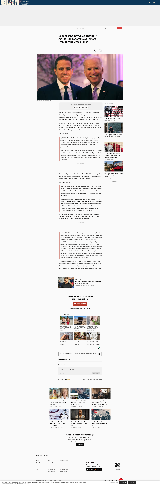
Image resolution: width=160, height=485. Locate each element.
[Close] (158, 482)
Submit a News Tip (64, 471)
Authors (49, 464)
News (39, 28)
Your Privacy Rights (64, 460)
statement (65, 214)
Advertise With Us (51, 462)
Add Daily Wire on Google (81, 107)
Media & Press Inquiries (65, 464)
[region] (80, 483)
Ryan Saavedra (61, 45)
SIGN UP (119, 28)
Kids (37, 469)
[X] (105, 480)
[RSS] (116, 480)
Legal (61, 462)
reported (67, 182)
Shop (37, 467)
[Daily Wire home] (80, 28)
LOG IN (114, 28)
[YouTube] (112, 480)
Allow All (132, 482)
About (49, 460)
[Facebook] (102, 480)
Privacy (59, 480)
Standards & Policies (64, 469)
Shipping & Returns (64, 467)
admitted (69, 119)
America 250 (60, 28)
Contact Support (51, 469)
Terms (55, 480)
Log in (88, 308)
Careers (49, 467)
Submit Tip (80, 444)
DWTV (65, 28)
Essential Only (123, 482)
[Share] (100, 50)
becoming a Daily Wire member (92, 268)
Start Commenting (80, 303)
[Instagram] (109, 480)
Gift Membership (51, 471)
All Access (53, 28)
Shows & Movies (45, 28)
